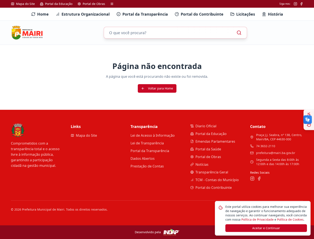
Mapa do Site (86, 135)
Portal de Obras (208, 156)
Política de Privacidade (257, 219)
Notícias (201, 164)
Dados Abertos (143, 158)
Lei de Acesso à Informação (153, 135)
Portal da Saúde (208, 149)
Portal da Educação (211, 133)
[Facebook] (301, 4)
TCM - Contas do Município (217, 179)
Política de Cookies (290, 219)
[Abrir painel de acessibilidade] (309, 114)
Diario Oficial (205, 126)
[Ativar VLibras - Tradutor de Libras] (309, 125)
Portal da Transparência (150, 150)
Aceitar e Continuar (266, 228)
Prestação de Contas (147, 166)
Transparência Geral (211, 172)
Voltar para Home (160, 88)
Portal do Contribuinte (213, 187)
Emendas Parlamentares (215, 141)
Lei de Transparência (147, 143)
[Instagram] (295, 4)
